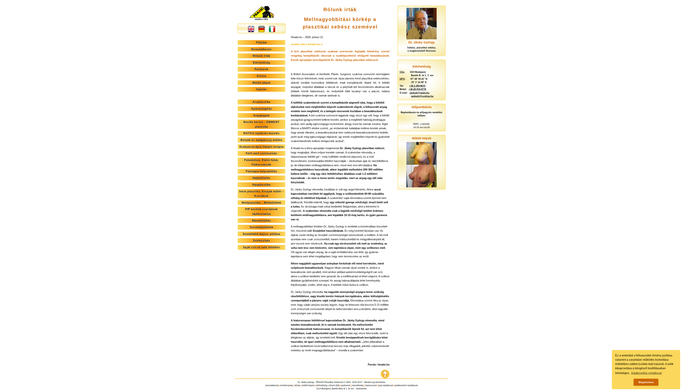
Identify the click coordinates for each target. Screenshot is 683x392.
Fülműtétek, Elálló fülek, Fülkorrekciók (261, 162)
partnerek (345, 385)
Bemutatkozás (261, 49)
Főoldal (261, 42)
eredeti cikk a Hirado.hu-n (307, 44)
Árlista (261, 75)
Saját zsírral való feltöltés (261, 247)
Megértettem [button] (646, 382)
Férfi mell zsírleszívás (261, 153)
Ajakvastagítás (261, 108)
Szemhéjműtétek (261, 227)
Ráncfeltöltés (261, 220)
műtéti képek (308, 385)
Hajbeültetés (261, 177)
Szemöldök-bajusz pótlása (261, 233)
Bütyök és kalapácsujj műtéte (261, 139)
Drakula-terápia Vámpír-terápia (261, 146)
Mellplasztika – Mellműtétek (261, 202)
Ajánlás (261, 89)
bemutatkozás (272, 385)
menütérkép (358, 385)
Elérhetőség (261, 62)
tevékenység (286, 385)
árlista (297, 385)
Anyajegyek (261, 115)
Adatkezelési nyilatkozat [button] (646, 373)
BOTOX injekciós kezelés (261, 133)
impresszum (371, 385)
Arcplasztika (261, 101)
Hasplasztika (261, 184)
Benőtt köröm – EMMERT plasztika (261, 124)
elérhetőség (321, 385)
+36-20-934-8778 (417, 89)
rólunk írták (334, 385)
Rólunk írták (261, 55)
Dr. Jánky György (306, 382)
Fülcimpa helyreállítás (261, 171)
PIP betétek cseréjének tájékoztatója (261, 211)
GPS (402, 79)
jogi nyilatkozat (385, 385)
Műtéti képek (261, 82)
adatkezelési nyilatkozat (406, 385)
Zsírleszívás (261, 240)
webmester (361, 388)
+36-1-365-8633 (417, 86)
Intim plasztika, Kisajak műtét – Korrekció (261, 194)
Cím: (402, 72)
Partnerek (261, 69)
